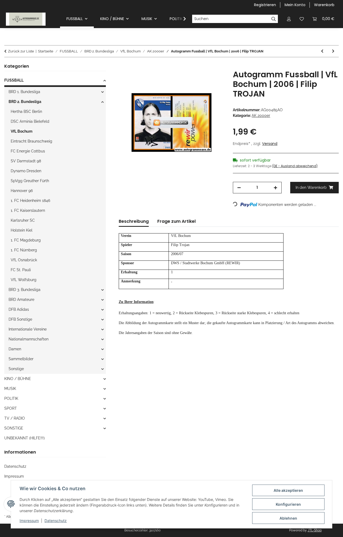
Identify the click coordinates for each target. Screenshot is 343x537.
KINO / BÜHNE (17, 379)
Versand (269, 143)
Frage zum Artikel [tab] (176, 221)
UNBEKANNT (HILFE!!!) (24, 438)
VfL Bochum (21, 131)
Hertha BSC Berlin (26, 111)
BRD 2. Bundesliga (25, 101)
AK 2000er (261, 115)
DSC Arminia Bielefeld (30, 121)
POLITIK (11, 398)
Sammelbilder (21, 359)
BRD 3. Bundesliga (24, 289)
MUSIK (10, 388)
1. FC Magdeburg (26, 240)
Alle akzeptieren (288, 490)
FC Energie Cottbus (28, 151)
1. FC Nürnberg (24, 250)
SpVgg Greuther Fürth (30, 181)
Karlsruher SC (23, 220)
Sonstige (16, 369)
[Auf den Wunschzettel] (213, 80)
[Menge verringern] (239, 187)
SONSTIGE (13, 428)
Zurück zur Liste (21, 51)
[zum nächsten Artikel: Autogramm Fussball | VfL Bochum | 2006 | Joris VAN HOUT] (333, 51)
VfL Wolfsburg (23, 280)
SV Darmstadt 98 (26, 161)
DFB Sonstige (20, 319)
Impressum (29, 520)
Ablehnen (288, 518)
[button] (288, 19)
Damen (15, 349)
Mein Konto (295, 4)
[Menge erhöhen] (275, 187)
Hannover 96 (22, 191)
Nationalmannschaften (29, 339)
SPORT (10, 408)
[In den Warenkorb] (123, 67)
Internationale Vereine (28, 329)
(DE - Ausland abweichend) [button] (295, 166)
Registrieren (265, 4)
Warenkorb (324, 4)
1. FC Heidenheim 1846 (30, 200)
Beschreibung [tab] (134, 221)
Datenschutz (55, 520)
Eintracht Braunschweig (31, 141)
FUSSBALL (14, 80)
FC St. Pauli (21, 270)
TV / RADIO (14, 418)
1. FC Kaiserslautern (28, 210)
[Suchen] (273, 19)
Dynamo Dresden (26, 171)
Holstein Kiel (21, 230)
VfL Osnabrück (24, 260)
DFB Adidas (19, 309)
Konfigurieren (288, 504)
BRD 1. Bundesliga (24, 92)
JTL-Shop (315, 530)
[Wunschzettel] (301, 19)
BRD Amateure (21, 299)
